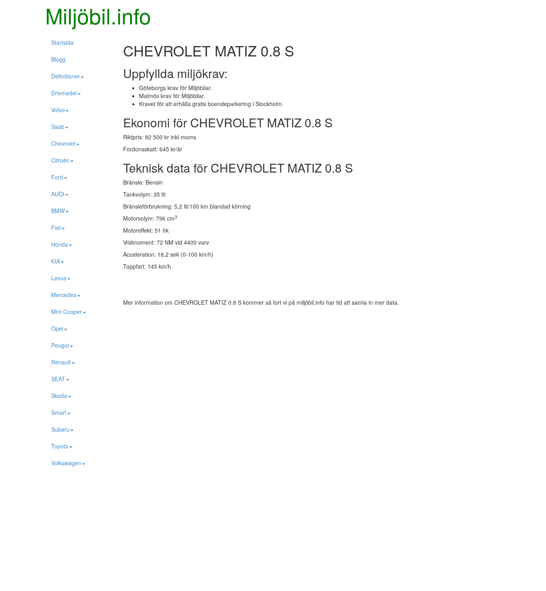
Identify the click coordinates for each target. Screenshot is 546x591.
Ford (57, 177)
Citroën (60, 160)
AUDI (57, 194)
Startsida (62, 42)
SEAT (58, 379)
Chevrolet (63, 143)
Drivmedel (64, 93)
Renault (61, 362)
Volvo (58, 110)
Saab (57, 127)
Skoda (59, 396)
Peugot (60, 345)
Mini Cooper (66, 312)
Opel (57, 328)
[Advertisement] (273, 370)
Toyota (59, 446)
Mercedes (63, 295)
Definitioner (65, 76)
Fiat (56, 227)
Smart (58, 412)
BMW (58, 211)
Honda (59, 244)
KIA (55, 261)
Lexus (58, 278)
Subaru (60, 429)
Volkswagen (66, 463)
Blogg (58, 59)
